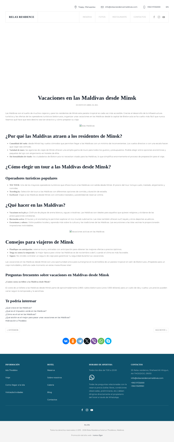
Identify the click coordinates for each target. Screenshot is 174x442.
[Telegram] (80, 341)
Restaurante (119, 17)
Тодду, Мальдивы (86, 7)
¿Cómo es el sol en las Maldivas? (20, 314)
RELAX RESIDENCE (21, 17)
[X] (87, 341)
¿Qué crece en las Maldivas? (18, 308)
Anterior (13, 330)
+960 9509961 (137, 386)
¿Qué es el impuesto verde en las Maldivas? (25, 311)
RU (85, 425)
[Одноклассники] (73, 341)
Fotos (102, 17)
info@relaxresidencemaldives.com (121, 7)
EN (167, 7)
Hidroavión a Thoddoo (16, 321)
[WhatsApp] (101, 341)
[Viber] (94, 341)
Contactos (140, 17)
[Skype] (108, 341)
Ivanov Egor (98, 435)
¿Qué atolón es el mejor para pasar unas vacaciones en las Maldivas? (37, 317)
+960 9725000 (153, 7)
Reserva (87, 17)
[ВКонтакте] (66, 341)
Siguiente (160, 330)
